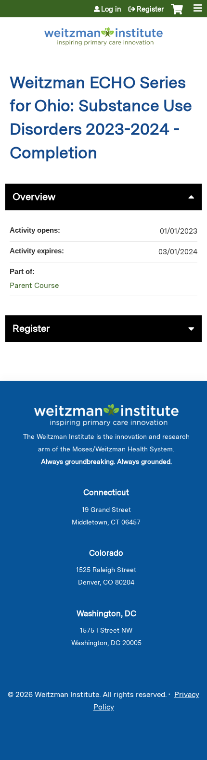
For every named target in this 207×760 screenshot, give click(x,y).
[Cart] (177, 14)
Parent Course (34, 285)
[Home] (103, 34)
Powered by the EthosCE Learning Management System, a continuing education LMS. (168, 753)
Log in (111, 9)
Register (150, 9)
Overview (34, 196)
